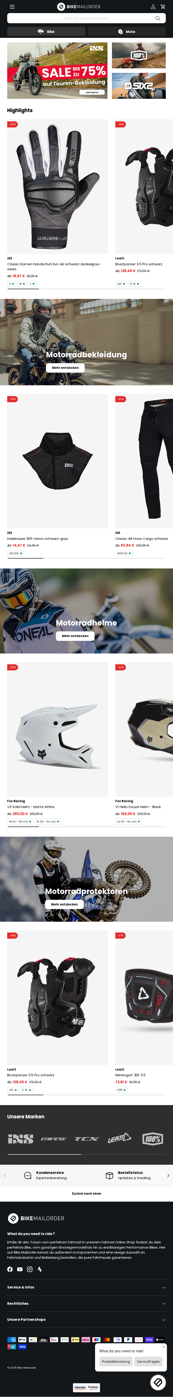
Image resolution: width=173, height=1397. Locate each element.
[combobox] (86, 18)
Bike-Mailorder (26, 1367)
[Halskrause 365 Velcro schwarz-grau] (57, 461)
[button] (163, 7)
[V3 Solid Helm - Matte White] (57, 729)
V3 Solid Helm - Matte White (31, 806)
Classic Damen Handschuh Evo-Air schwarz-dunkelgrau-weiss (54, 267)
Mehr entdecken (65, 368)
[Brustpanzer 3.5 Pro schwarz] (57, 997)
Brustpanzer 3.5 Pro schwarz (30, 1075)
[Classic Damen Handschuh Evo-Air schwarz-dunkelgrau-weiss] (57, 186)
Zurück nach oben (86, 1193)
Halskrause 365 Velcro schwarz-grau (37, 538)
